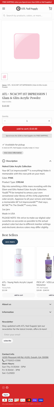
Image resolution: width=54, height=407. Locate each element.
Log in (6, 395)
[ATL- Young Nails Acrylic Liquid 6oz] (18, 263)
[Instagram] (3, 387)
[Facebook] (7, 387)
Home (4, 85)
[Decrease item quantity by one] (4, 121)
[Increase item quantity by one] (49, 121)
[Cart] (49, 8)
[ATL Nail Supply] (27, 8)
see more (10, 241)
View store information (13, 153)
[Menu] (4, 8)
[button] (27, 129)
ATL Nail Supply (8, 404)
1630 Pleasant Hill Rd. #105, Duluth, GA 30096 (25, 357)
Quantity (5, 116)
